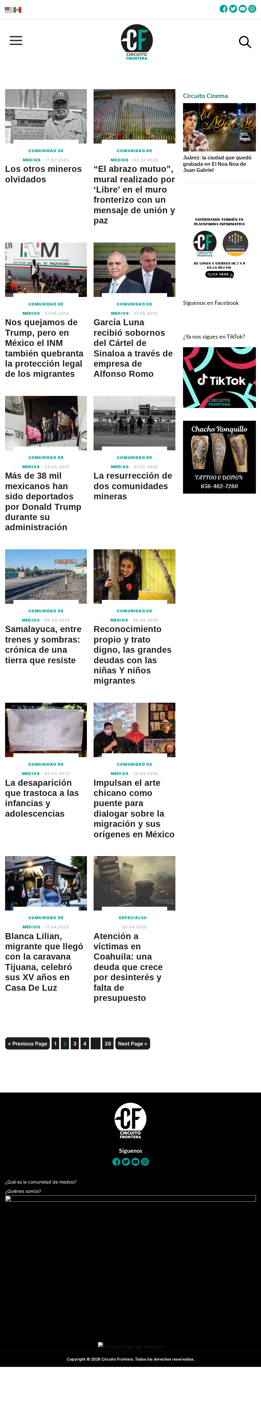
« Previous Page (27, 1044)
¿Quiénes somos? (23, 1191)
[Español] (17, 9)
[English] (9, 9)
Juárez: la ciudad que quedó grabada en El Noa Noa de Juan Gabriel (217, 163)
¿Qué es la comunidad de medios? (40, 1182)
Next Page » (132, 1044)
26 (108, 1043)
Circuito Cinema (205, 96)
